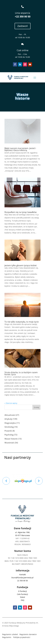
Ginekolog (9, 427)
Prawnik (8, 430)
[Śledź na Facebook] (15, 64)
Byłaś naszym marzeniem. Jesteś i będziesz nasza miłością (20, 149)
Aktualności (9, 415)
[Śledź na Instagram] (25, 64)
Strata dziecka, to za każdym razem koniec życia (21, 373)
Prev (6, 481)
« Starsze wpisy (10, 403)
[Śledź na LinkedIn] (20, 64)
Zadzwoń (22, 26)
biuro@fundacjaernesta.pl (23, 577)
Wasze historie (11, 438)
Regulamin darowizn (28, 634)
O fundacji (22, 591)
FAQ (22, 600)
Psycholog (8, 434)
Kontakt (22, 574)
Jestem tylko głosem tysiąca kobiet (20, 265)
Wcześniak (9, 442)
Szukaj (36, 407)
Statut (22, 597)
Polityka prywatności (21, 637)
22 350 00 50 (22, 580)
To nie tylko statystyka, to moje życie (21, 321)
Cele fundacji (22, 594)
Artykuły (8, 419)
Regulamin (6, 637)
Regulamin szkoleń (10, 634)
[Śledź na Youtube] (30, 64)
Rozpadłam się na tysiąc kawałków (20, 212)
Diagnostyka (10, 423)
